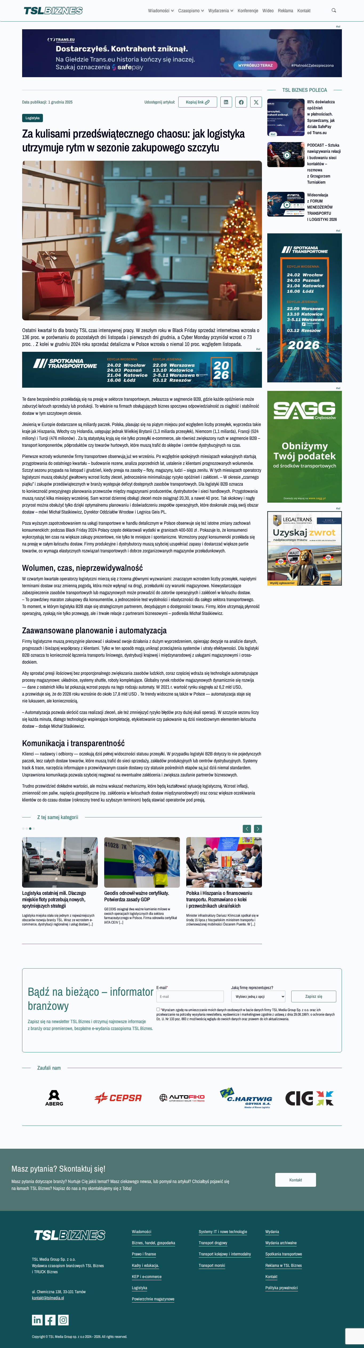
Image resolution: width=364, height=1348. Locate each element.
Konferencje (248, 10)
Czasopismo (189, 10)
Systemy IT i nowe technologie (223, 1231)
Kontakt (303, 10)
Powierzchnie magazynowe (153, 1299)
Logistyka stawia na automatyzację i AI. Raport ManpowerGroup (59, 896)
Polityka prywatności (281, 1288)
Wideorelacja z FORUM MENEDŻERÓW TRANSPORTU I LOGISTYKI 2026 (322, 207)
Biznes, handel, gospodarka (153, 1243)
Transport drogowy (213, 1243)
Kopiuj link (195, 102)
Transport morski (212, 1265)
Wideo (268, 10)
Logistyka (32, 117)
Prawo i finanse (144, 1254)
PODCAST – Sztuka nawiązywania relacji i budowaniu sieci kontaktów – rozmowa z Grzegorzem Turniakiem (324, 163)
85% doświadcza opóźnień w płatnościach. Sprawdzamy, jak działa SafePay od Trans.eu (321, 117)
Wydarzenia (218, 10)
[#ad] (182, 53)
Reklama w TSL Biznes (283, 1265)
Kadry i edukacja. (145, 1265)
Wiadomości (158, 10)
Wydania (272, 1231)
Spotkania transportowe (283, 1254)
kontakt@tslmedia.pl (48, 1298)
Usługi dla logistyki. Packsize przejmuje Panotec (223, 896)
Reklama (285, 10)
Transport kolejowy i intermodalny (225, 1254)
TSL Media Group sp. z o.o (66, 1336)
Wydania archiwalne (281, 1243)
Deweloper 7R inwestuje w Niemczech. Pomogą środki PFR (140, 896)
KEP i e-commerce (146, 1276)
